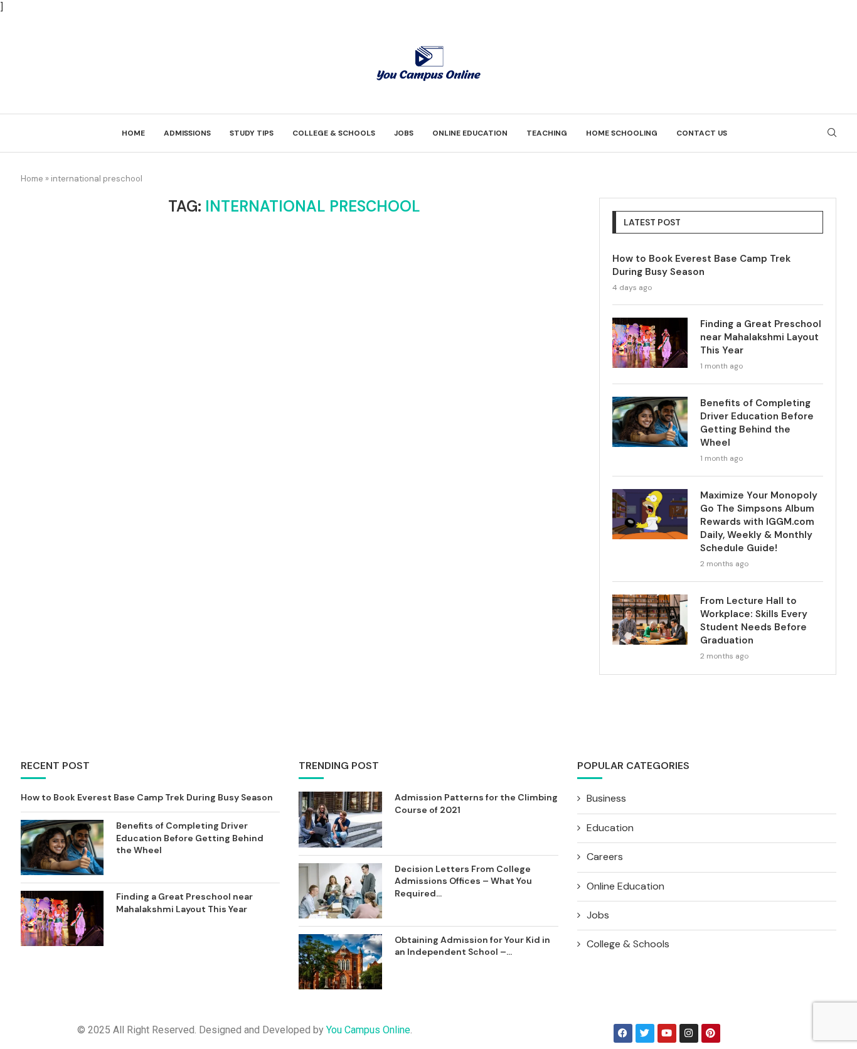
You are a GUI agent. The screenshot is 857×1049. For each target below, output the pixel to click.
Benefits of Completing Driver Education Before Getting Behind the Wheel (757, 423)
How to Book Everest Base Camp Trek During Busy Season (701, 265)
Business (606, 798)
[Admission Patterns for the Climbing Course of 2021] (340, 819)
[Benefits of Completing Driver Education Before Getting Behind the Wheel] (650, 422)
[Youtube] (666, 1033)
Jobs (403, 133)
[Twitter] (645, 1033)
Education (610, 827)
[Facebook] (623, 1033)
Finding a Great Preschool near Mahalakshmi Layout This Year (760, 337)
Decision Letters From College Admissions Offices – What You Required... (463, 881)
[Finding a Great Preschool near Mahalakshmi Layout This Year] (650, 343)
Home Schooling (621, 133)
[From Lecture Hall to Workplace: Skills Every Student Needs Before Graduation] (650, 619)
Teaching (546, 133)
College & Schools (333, 133)
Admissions (187, 133)
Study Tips (252, 133)
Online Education (470, 133)
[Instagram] (688, 1033)
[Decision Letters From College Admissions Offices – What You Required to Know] (340, 890)
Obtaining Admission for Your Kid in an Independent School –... (472, 946)
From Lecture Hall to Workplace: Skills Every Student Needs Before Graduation (753, 620)
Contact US (701, 133)
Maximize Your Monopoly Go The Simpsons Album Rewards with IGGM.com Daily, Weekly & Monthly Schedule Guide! (758, 521)
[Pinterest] (710, 1033)
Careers (605, 856)
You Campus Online (368, 1030)
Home (133, 133)
